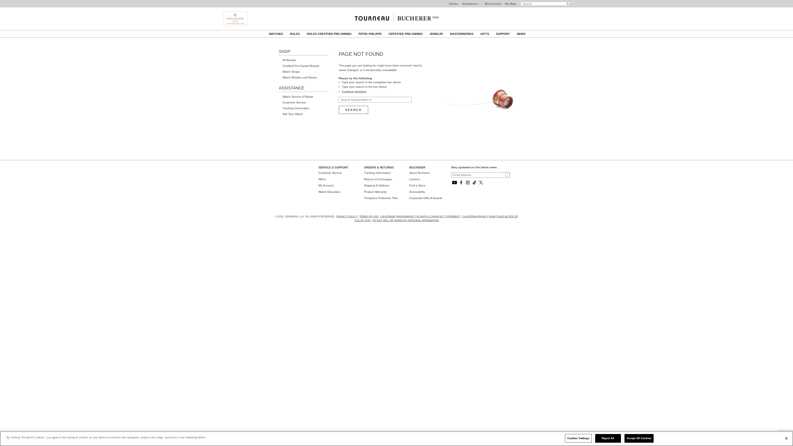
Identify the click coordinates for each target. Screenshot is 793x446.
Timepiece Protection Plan (381, 198)
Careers (414, 179)
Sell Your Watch (293, 114)
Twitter (481, 182)
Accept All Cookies (639, 438)
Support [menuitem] (503, 34)
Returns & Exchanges (378, 179)
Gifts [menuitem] (485, 34)
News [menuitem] (521, 34)
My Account (493, 3)
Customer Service (294, 102)
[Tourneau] (396, 17)
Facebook (461, 182)
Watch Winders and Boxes (300, 77)
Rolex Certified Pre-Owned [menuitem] (329, 34)
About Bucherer (419, 172)
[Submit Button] (507, 175)
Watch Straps (291, 71)
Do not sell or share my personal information (406, 220)
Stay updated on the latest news (474, 167)
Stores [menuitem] (453, 3)
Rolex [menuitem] (295, 34)
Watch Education (329, 191)
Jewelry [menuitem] (437, 34)
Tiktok (474, 182)
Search (353, 110)
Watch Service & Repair (298, 96)
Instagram (467, 182)
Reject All (608, 438)
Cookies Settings (578, 438)
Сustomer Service (330, 172)
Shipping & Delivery (376, 185)
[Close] (786, 438)
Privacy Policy (346, 216)
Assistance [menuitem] (469, 3)
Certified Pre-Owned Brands (301, 66)
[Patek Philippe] (235, 25)
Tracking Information (296, 108)
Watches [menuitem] (276, 34)
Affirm (322, 179)
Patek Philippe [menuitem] (370, 34)
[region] (396, 438)
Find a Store (417, 185)
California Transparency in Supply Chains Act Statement (420, 216)
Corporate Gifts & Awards (425, 198)
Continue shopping (354, 91)
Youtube (454, 182)
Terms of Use (368, 216)
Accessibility (417, 191)
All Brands (289, 60)
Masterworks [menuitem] (462, 34)
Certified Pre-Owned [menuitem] (406, 34)
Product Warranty (375, 191)
